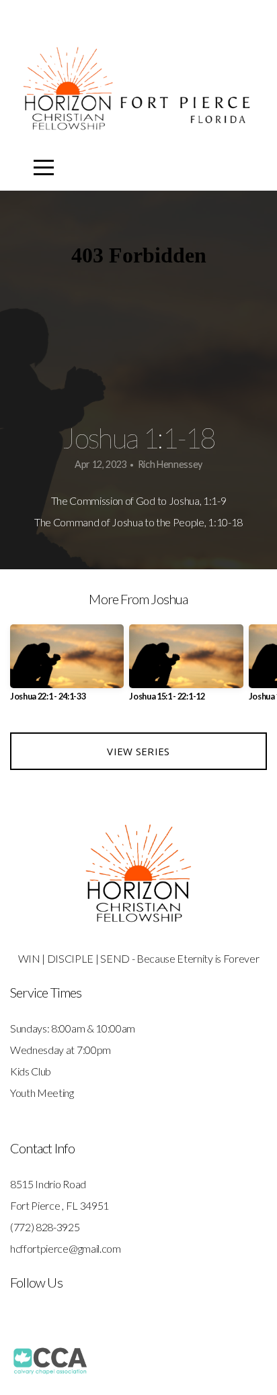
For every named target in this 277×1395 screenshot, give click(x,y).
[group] (67, 668)
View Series (138, 751)
